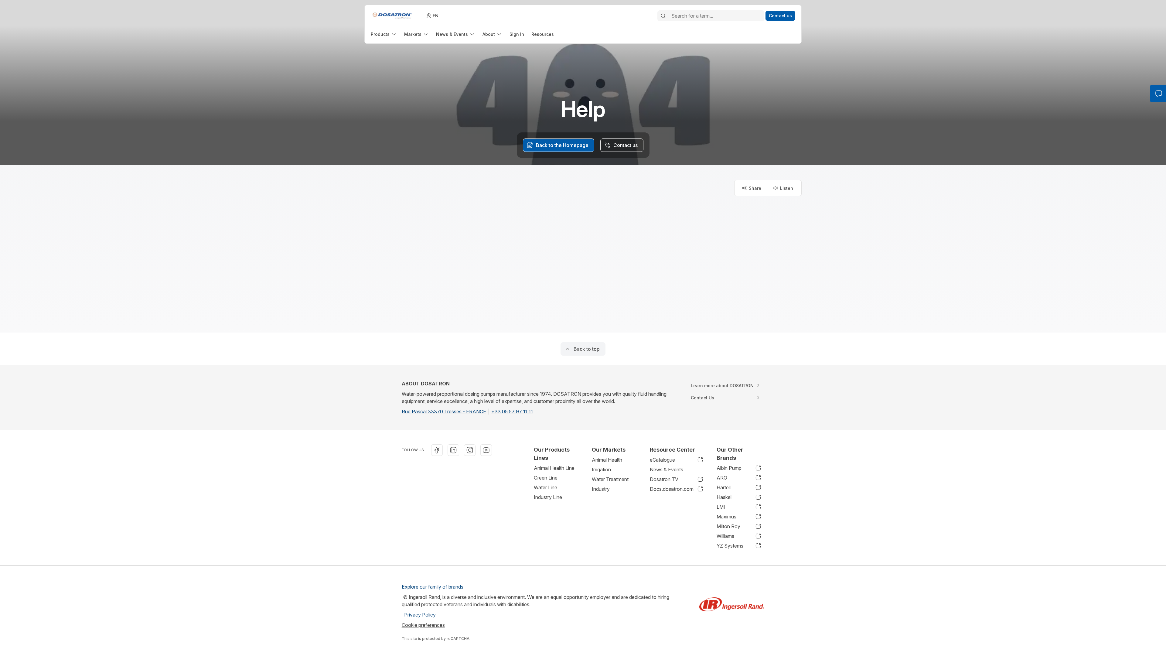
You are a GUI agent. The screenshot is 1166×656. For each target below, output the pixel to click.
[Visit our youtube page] (486, 450)
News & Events (666, 469)
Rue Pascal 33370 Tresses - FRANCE (444, 411)
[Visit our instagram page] (470, 450)
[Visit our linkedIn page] (453, 450)
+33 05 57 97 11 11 (512, 411)
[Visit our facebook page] (437, 450)
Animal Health (607, 460)
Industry (601, 489)
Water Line (545, 487)
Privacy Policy (420, 615)
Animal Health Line (554, 468)
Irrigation (601, 469)
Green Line (545, 478)
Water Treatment (610, 479)
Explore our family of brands (432, 587)
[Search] (663, 15)
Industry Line (548, 497)
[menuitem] (384, 34)
